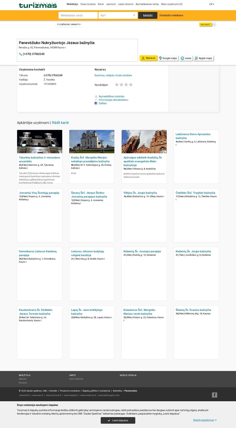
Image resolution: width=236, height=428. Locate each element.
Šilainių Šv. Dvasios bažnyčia (193, 310)
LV (211, 4)
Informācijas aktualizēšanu (113, 99)
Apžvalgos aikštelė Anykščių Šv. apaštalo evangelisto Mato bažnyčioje (143, 161)
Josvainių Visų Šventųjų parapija (39, 192)
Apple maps (205, 58)
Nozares (23, 383)
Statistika (117, 391)
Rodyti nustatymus (203, 420)
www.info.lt (24, 395)
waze (188, 58)
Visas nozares (88, 4)
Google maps (170, 58)
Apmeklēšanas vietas (147, 4)
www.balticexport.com (109, 395)
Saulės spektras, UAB (36, 391)
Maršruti (79, 379)
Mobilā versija (128, 375)
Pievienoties (130, 391)
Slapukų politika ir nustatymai (96, 391)
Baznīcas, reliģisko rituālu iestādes (113, 75)
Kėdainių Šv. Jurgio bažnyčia (193, 251)
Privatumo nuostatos (70, 391)
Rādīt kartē (60, 123)
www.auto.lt (37, 395)
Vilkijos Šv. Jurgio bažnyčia (140, 192)
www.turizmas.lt (53, 395)
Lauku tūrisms (125, 4)
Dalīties (103, 103)
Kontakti (53, 391)
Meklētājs (72, 4)
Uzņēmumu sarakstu (70, 24)
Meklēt (148, 15)
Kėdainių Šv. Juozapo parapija (142, 251)
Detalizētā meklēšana (171, 15)
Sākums (23, 379)
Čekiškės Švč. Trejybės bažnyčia (195, 192)
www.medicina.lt (88, 395)
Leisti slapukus (120, 420)
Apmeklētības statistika (111, 96)
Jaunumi (111, 4)
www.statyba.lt (71, 395)
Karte (101, 4)
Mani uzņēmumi (171, 4)
